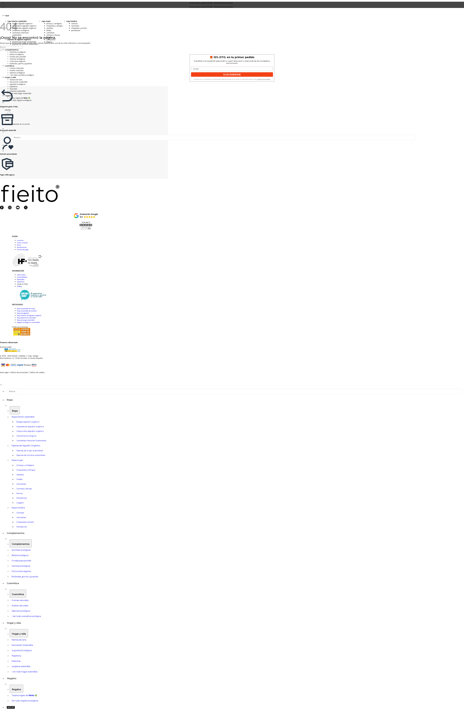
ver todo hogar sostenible (20, 93)
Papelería (13, 86)
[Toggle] (6, 405)
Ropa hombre (71, 21)
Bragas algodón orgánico (22, 23)
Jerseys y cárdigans (54, 23)
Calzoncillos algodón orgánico (24, 28)
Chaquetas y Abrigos (54, 26)
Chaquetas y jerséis (79, 28)
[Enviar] (410, 137)
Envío (19, 245)
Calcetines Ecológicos (20, 30)
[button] (6, 151)
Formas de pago (23, 249)
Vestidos (49, 28)
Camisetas (50, 33)
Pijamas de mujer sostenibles (24, 42)
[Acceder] (6, 129)
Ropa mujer (46, 21)
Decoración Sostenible (18, 82)
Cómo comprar (22, 243)
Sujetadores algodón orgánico (24, 26)
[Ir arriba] (1, 384)
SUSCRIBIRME (232, 74)
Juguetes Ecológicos (17, 84)
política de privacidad (263, 79)
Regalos (11, 678)
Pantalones (75, 30)
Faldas (48, 30)
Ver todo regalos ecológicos (21, 100)
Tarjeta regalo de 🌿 (20, 98)
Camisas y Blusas (53, 35)
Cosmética (13, 583)
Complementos (11, 50)
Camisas (74, 23)
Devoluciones (22, 247)
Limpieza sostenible (17, 91)
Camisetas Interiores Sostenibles (20, 34)
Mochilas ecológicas (18, 52)
